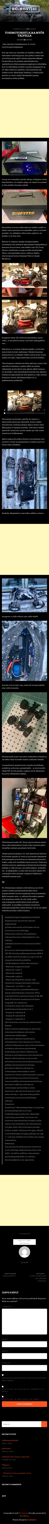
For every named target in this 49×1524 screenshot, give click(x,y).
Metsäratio (6, 1448)
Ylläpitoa (6, 1465)
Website (6, 1363)
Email (6, 1351)
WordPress (24, 1516)
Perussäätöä (9, 1274)
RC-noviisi (24, 9)
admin (32, 29)
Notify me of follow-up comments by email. (23, 1390)
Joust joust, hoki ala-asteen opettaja (37, 1277)
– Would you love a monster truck (16, 1473)
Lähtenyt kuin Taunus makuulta (15, 1457)
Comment (8, 1306)
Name (6, 1339)
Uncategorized (24, 1234)
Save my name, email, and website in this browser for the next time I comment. (24, 1379)
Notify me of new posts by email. (21, 1399)
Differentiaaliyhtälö (10, 1440)
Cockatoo (31, 1520)
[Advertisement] (24, 113)
